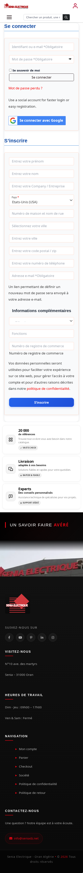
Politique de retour (32, 793)
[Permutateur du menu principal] (9, 17)
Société (24, 775)
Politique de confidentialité (38, 784)
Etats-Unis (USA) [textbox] (24, 202)
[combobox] (41, 200)
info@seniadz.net (25, 838)
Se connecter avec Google (41, 120)
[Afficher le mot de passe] (70, 59)
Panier (23, 758)
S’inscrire (41, 402)
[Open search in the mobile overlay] (47, 17)
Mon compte (28, 749)
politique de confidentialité (48, 388)
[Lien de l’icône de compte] (75, 6)
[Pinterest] (31, 637)
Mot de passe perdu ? (25, 88)
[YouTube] (20, 637)
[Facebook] (9, 637)
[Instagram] (53, 637)
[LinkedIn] (42, 637)
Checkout (25, 766)
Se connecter (42, 77)
